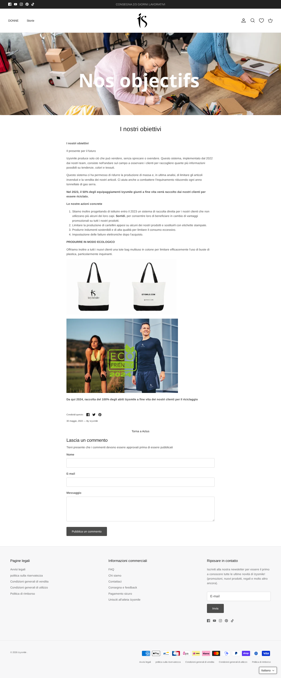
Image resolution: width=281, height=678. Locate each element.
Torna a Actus (140, 431)
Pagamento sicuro (120, 593)
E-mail (70, 473)
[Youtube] (15, 4)
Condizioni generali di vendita (29, 581)
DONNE (13, 20)
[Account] (242, 20)
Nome (70, 454)
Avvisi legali (17, 569)
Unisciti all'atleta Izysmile (124, 599)
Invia (215, 608)
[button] (268, 670)
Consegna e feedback (122, 587)
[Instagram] (21, 4)
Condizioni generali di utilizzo (29, 587)
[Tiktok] (32, 4)
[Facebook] (9, 4)
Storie (30, 20)
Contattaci (115, 581)
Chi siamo (114, 575)
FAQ (111, 569)
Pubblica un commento (87, 531)
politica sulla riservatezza (26, 575)
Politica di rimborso (22, 593)
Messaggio (73, 492)
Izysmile (22, 652)
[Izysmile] (140, 21)
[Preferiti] (261, 20)
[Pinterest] (27, 4)
